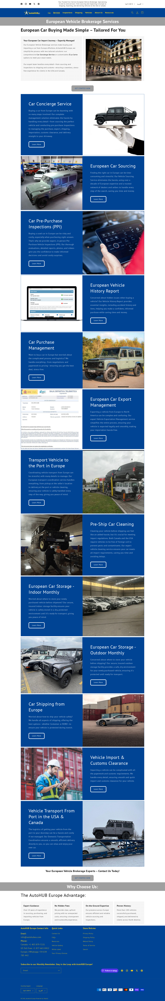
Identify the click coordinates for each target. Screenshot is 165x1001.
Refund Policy (88, 941)
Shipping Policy (89, 937)
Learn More (36, 144)
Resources (55, 941)
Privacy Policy (88, 933)
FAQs (54, 937)
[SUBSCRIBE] (58, 970)
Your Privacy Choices (59, 953)
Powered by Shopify (42, 998)
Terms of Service (89, 945)
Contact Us (56, 933)
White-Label (56, 949)
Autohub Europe (31, 998)
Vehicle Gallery (57, 945)
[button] (132, 12)
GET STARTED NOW (82, 88)
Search (85, 949)
